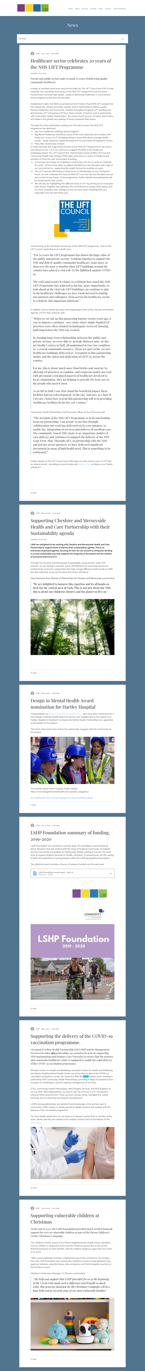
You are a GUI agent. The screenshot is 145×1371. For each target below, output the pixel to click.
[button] (123, 39)
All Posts (22, 39)
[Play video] (72, 760)
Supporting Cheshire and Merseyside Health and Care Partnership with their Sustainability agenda (70, 526)
